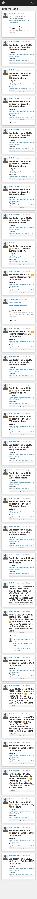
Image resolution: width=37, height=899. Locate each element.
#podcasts (18, 20)
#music (11, 306)
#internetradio (13, 22)
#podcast (12, 20)
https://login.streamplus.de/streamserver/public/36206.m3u (21, 55)
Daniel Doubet (13, 299)
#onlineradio (26, 20)
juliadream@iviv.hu (19, 639)
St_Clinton (12, 13)
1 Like (14, 122)
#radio (16, 306)
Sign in (33, 3)
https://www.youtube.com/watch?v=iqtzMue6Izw (23, 649)
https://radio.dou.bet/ (15, 303)
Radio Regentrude (14, 42)
